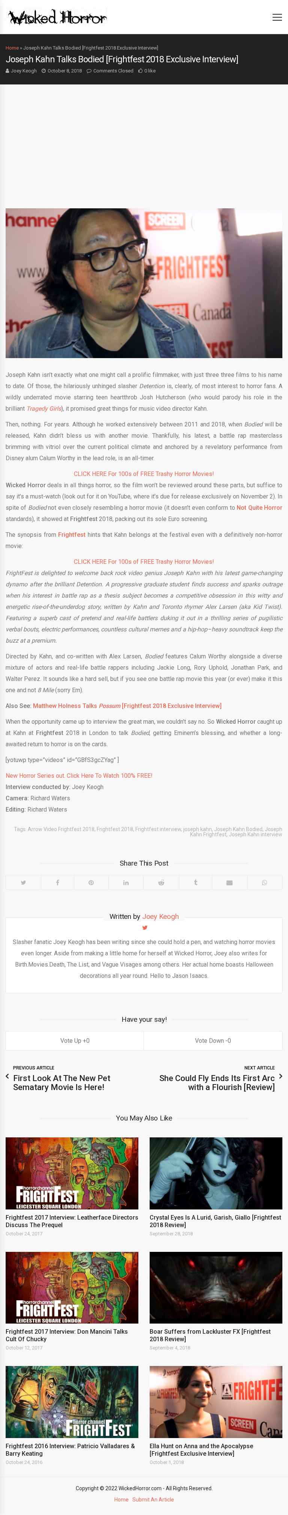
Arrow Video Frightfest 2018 (61, 829)
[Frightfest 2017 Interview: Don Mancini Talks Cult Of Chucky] (72, 1288)
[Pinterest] (91, 882)
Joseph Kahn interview (255, 834)
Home (12, 48)
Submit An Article (153, 1499)
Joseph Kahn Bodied (238, 829)
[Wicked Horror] (58, 17)
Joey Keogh (24, 71)
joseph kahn (197, 829)
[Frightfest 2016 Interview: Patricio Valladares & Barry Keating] (72, 1402)
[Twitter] (23, 882)
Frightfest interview (158, 829)
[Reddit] (161, 882)
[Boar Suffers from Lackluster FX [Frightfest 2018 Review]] (216, 1288)
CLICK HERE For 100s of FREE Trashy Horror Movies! (144, 473)
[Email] (230, 882)
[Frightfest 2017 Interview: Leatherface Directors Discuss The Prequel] (72, 1173)
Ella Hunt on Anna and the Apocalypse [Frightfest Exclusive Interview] (201, 1450)
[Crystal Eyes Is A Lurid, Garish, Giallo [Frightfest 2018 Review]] (216, 1173)
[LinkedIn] (125, 882)
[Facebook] (57, 882)
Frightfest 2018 (115, 829)
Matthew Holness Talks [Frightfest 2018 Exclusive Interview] (127, 705)
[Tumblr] (195, 882)
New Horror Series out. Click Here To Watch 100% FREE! (79, 775)
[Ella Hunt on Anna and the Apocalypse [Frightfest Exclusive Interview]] (216, 1402)
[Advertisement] (144, 140)
